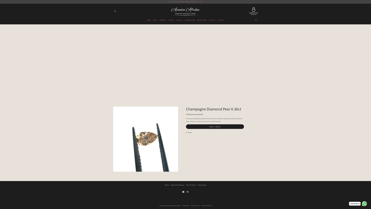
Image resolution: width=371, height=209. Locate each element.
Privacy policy (185, 205)
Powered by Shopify (175, 205)
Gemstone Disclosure (177, 185)
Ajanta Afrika (166, 205)
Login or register (215, 127)
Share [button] (190, 132)
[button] (115, 11)
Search (167, 185)
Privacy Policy (202, 185)
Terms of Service (191, 185)
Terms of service (195, 205)
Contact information (206, 205)
